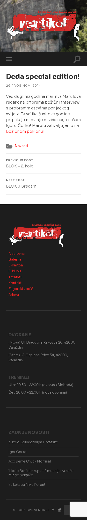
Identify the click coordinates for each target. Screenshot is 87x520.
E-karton (15, 265)
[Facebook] (53, 509)
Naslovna (16, 253)
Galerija (14, 259)
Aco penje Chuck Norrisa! (29, 461)
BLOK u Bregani (21, 183)
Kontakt (15, 283)
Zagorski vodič (20, 289)
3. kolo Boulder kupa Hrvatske (33, 442)
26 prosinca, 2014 (23, 86)
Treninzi (15, 277)
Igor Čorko (17, 452)
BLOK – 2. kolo (20, 163)
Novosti (21, 146)
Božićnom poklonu (24, 131)
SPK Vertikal (38, 510)
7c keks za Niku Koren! (26, 484)
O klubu (14, 271)
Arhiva (13, 294)
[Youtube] (59, 509)
